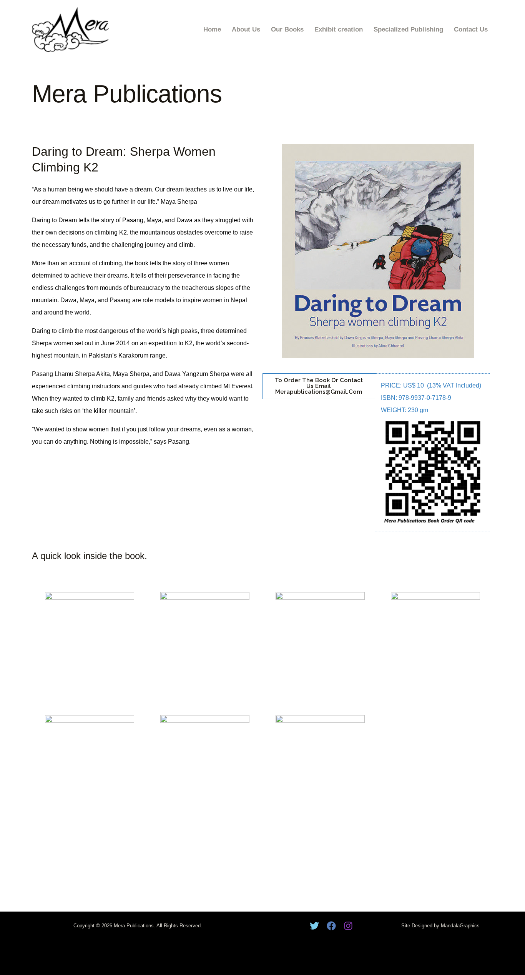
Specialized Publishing (408, 29)
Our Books (287, 29)
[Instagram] (348, 925)
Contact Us (471, 29)
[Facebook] (331, 925)
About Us (246, 29)
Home (212, 29)
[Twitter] (314, 925)
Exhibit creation (338, 29)
